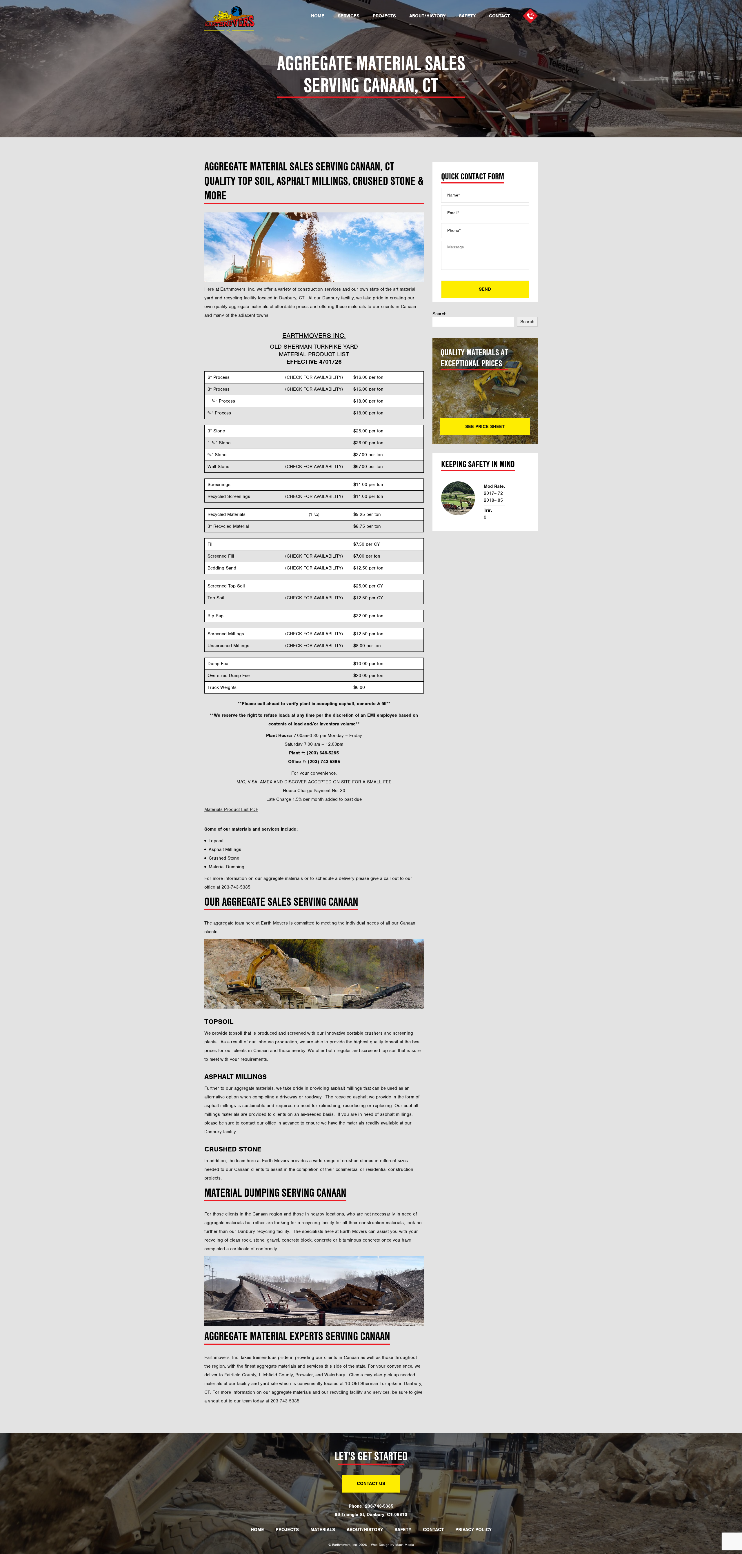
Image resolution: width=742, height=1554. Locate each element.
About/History (427, 16)
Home (317, 16)
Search (439, 314)
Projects (384, 16)
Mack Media (404, 1544)
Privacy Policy (473, 1530)
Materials (322, 1530)
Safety (467, 16)
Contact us (371, 1483)
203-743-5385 (284, 1401)
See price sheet (485, 427)
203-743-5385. (236, 887)
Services (348, 16)
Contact (499, 16)
